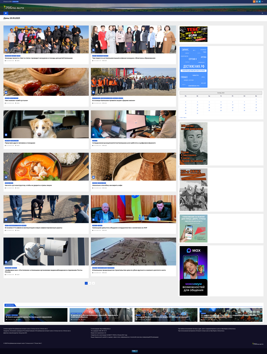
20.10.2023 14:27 (97, 272)
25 (209, 110)
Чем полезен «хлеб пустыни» (16, 100)
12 (221, 104)
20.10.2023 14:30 (10, 274)
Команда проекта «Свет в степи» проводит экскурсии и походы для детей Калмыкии (39, 58)
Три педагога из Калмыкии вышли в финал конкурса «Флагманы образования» (124, 58)
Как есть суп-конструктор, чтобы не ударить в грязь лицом (28, 185)
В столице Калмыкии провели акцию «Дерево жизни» (113, 100)
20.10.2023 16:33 (97, 103)
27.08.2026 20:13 (76, 319)
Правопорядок (15, 315)
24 (197, 110)
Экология (121, 98)
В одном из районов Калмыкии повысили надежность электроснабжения (94, 316)
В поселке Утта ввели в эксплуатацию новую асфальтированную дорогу (33, 228)
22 (256, 107)
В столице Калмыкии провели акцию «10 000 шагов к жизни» (162, 317)
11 (209, 104)
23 (185, 110)
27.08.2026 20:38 (11, 319)
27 (232, 110)
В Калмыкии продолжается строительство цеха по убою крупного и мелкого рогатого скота (129, 270)
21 (244, 107)
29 (256, 110)
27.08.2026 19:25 (206, 319)
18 (209, 107)
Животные (7, 140)
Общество (14, 55)
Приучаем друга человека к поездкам (20, 143)
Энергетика (79, 313)
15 (256, 104)
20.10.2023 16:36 (10, 103)
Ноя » (184, 117)
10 (197, 104)
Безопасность (8, 267)
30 (185, 113)
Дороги (6, 225)
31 (197, 113)
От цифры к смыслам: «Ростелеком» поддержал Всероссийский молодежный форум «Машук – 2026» (229, 316)
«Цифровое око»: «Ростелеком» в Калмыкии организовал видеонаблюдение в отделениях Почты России (43, 271)
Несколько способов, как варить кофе (107, 185)
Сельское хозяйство (102, 267)
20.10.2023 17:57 (97, 60)
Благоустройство (96, 98)
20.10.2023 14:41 (10, 230)
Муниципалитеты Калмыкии (106, 98)
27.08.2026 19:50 (141, 319)
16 (185, 107)
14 (244, 104)
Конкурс (94, 55)
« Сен (181, 117)
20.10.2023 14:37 (97, 230)
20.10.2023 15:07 (97, 145)
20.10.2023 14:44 (97, 188)
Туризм (18, 55)
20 (232, 107)
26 (221, 110)
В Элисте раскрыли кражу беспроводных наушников (29, 317)
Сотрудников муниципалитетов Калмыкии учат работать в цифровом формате (124, 143)
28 (244, 110)
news (17, 60)
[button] (262, 13)
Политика (100, 225)
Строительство (111, 267)
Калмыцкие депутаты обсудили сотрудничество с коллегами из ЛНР (119, 228)
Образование (8, 55)
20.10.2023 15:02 (10, 188)
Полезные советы (14, 98)
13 (232, 104)
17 (197, 107)
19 (221, 107)
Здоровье (7, 98)
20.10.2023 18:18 (10, 60)
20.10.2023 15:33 (10, 145)
